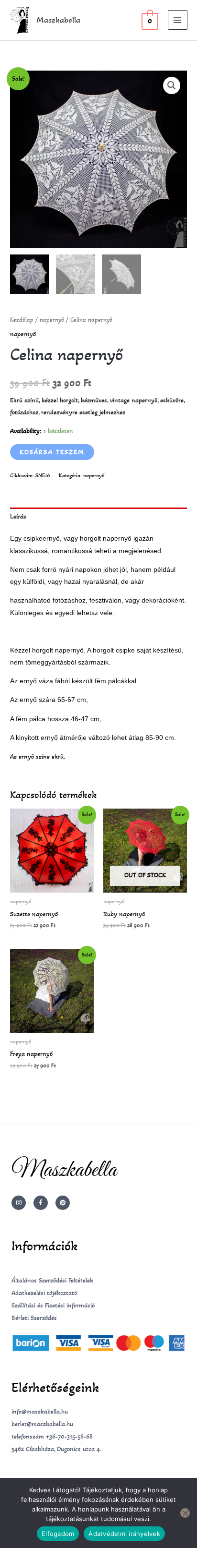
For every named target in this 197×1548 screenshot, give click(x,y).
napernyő (52, 319)
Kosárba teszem (52, 452)
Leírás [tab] (18, 516)
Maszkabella (58, 19)
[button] (171, 85)
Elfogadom (58, 1533)
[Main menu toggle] (177, 20)
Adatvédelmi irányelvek (124, 1533)
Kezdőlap (21, 319)
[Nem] (185, 1513)
